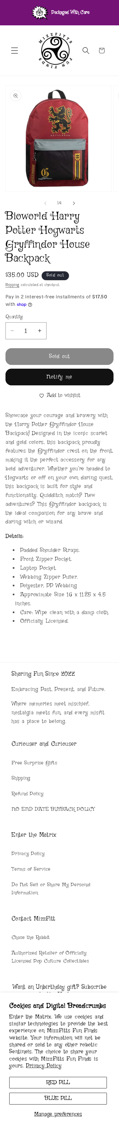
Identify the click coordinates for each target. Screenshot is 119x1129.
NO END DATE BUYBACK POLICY (53, 809)
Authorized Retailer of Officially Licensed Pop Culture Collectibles (50, 957)
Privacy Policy (44, 1065)
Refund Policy (28, 793)
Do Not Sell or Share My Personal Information (51, 889)
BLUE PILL (58, 1098)
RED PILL (58, 1082)
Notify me (59, 376)
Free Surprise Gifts (34, 762)
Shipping (12, 285)
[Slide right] (74, 203)
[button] (15, 50)
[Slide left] (45, 203)
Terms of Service (31, 869)
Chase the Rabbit (31, 937)
